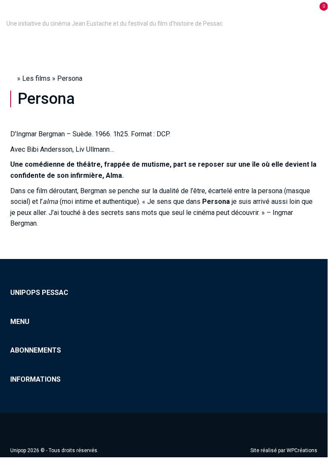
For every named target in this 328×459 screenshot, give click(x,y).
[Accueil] (7, 11)
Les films (36, 78)
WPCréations (302, 450)
